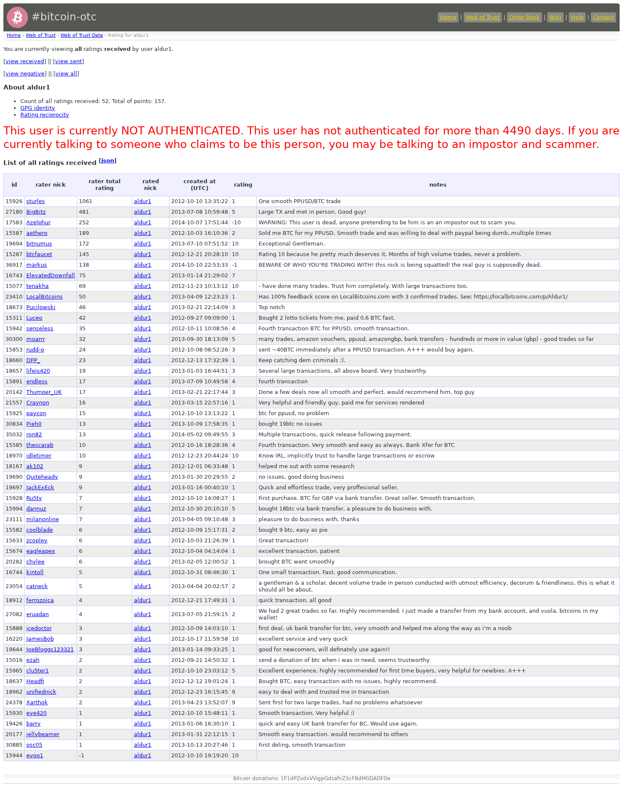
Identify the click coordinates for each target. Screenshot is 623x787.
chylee (35, 561)
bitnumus (39, 243)
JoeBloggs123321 (50, 649)
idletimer (38, 455)
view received (25, 61)
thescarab (39, 445)
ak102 (34, 466)
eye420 (36, 713)
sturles (35, 201)
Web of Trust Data (82, 35)
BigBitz (36, 212)
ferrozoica (40, 600)
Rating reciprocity (44, 115)
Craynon (37, 402)
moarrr (35, 339)
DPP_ (33, 360)
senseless (39, 328)
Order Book (524, 17)
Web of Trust (483, 17)
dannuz (36, 508)
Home (448, 17)
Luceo (34, 318)
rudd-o (35, 349)
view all (66, 73)
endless (36, 381)
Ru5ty (34, 498)
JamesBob (40, 639)
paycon (36, 413)
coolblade (39, 530)
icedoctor (39, 628)
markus (36, 265)
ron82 (34, 434)
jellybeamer (42, 734)
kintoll (35, 572)
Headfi (35, 681)
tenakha (37, 286)
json (107, 160)
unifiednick (41, 692)
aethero (36, 233)
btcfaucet (39, 254)
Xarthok (37, 702)
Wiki (555, 17)
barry (33, 723)
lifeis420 (38, 371)
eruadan (37, 614)
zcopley (36, 540)
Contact (603, 17)
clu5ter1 (37, 670)
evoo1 (34, 755)
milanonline (42, 519)
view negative (25, 73)
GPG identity (37, 108)
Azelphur (38, 222)
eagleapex (40, 551)
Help (577, 17)
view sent (68, 61)
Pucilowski (41, 307)
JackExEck (40, 487)
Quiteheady (42, 477)
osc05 (34, 745)
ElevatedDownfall (50, 275)
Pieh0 (34, 424)
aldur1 (142, 201)
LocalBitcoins (44, 296)
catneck (37, 586)
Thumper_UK (44, 392)
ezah (32, 660)
